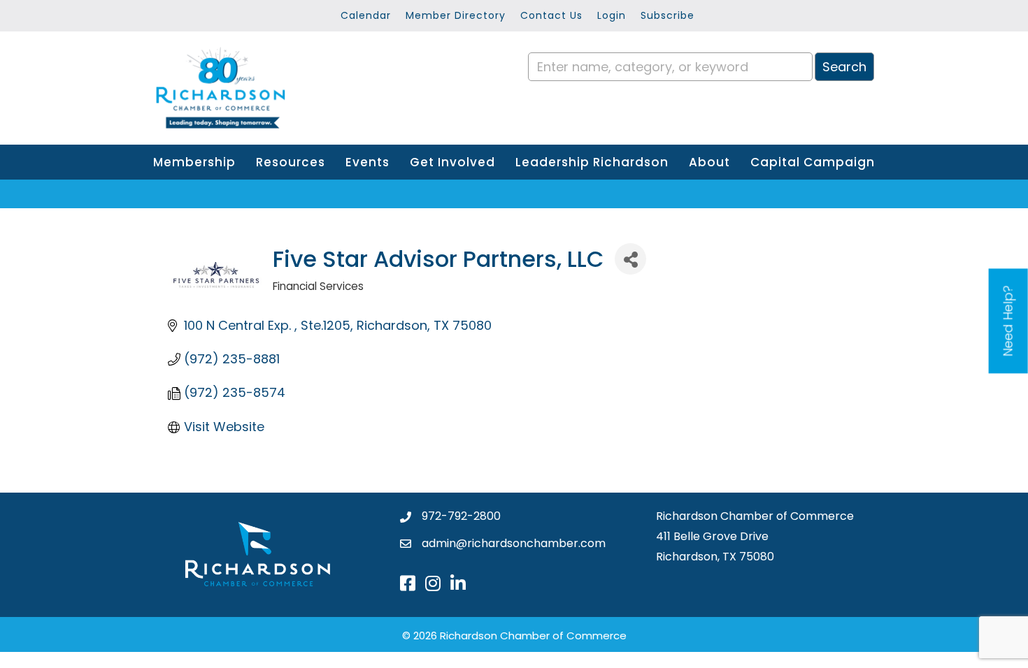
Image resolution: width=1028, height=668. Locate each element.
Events (367, 162)
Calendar (366, 15)
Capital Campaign (812, 162)
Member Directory (456, 15)
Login (611, 15)
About (709, 162)
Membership (194, 162)
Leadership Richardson (592, 162)
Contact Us (551, 15)
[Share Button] (630, 259)
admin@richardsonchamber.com (514, 543)
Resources (290, 162)
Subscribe (667, 15)
